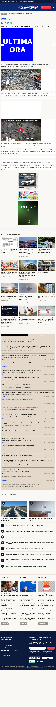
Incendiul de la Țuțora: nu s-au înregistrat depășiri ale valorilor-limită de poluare (18, 1)
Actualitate (19, 13)
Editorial (48, 633)
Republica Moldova (18, 633)
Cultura (42, 633)
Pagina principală (11, 13)
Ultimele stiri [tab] (14, 335)
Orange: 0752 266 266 (6, 645)
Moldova (8, 633)
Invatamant (35, 633)
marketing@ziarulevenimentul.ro (8, 647)
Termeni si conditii (5, 655)
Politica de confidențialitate (7, 654)
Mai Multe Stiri (43, 623)
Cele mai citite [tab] (41, 335)
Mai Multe (5, 623)
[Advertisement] (28, 688)
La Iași (3, 633)
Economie (28, 633)
